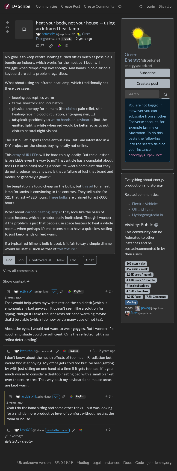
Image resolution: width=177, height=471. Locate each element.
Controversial (40, 260)
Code (139, 463)
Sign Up (165, 6)
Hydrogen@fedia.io (147, 215)
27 (42, 46)
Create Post (70, 6)
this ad (87, 186)
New (61, 260)
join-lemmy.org (159, 463)
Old (73, 260)
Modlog (131, 302)
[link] (51, 46)
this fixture (66, 249)
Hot (9, 260)
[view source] (67, 46)
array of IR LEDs (25, 155)
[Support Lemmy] (119, 6)
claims (71, 109)
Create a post (147, 83)
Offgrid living (142, 209)
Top (21, 260)
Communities (46, 6)
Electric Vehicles (145, 204)
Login (151, 6)
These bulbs (58, 197)
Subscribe (148, 73)
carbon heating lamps (42, 212)
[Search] (141, 6)
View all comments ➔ (20, 271)
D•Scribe (21, 6)
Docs (127, 463)
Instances (112, 463)
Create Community (99, 6)
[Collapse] (8, 291)
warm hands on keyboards (72, 120)
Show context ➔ (16, 281)
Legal (97, 463)
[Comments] (24, 29)
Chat (90, 260)
